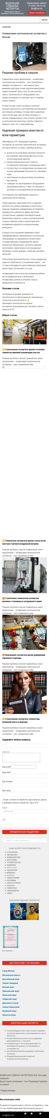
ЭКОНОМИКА (11, 880)
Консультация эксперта (24, 1023)
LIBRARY (9, 893)
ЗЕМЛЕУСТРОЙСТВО (14, 883)
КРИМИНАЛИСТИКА (14, 857)
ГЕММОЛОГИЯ (12, 888)
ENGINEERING (6, 27)
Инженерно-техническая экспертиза (17, 303)
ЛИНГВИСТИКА (12, 855)
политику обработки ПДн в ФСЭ (25, 802)
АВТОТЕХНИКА (12, 860)
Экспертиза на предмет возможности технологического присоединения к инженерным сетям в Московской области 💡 (22, 297)
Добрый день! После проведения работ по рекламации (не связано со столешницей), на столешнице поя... (24, 1046)
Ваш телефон (7, 781)
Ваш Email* (6, 767)
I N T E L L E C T (12, 868)
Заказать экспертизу (37, 13)
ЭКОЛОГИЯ (11, 886)
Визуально (4, 751)
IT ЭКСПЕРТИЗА (12, 852)
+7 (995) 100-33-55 (37, 5)
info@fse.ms (36, 8)
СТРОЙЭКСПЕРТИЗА (14, 862)
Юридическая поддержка (24, 832)
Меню (44, 20)
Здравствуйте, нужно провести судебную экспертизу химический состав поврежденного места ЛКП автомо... (26, 1033)
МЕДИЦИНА (11, 873)
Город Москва (8, 971)
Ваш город (6, 790)
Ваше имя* (6, 772)
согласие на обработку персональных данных (28, 799)
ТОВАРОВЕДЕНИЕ (13, 891)
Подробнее (39, 1111)
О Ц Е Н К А (10, 875)
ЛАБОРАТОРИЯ (12, 870)
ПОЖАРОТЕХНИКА (13, 878)
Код (8, 751)
